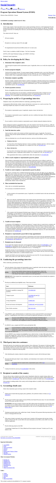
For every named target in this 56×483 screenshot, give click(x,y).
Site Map (6, 452)
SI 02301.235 (19, 239)
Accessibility (6, 444)
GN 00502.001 (20, 84)
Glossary (6, 448)
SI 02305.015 (37, 95)
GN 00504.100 (31, 295)
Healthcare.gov (7, 462)
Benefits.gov (6, 459)
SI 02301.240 (18, 231)
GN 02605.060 (44, 154)
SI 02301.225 (6, 382)
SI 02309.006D (24, 368)
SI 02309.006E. (32, 167)
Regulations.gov (7, 465)
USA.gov (6, 466)
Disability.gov (7, 461)
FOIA (5, 446)
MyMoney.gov (7, 463)
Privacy (5, 450)
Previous (50, 15)
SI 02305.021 (10, 239)
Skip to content (4, 1)
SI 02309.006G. (50, 378)
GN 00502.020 (31, 290)
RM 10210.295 (32, 308)
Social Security (8, 4)
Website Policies (7, 454)
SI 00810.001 (31, 304)
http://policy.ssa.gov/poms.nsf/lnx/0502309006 (10, 437)
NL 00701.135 (48, 152)
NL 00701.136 (42, 145)
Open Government (8, 447)
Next (54, 15)
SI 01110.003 (40, 304)
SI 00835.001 (31, 300)
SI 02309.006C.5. (45, 244)
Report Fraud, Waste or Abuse (10, 451)
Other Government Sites (9, 467)
